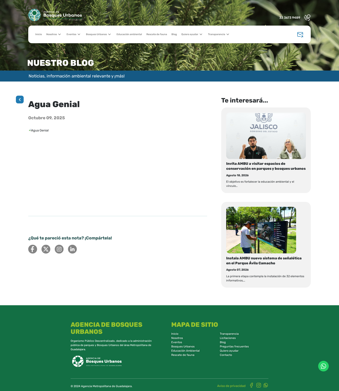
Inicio (38, 34)
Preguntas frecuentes (234, 346)
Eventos (71, 34)
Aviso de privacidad (231, 386)
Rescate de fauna (156, 34)
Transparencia (216, 34)
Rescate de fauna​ (182, 355)
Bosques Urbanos (96, 34)
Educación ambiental (129, 34)
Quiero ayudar (189, 34)
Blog (174, 34)
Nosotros (51, 34)
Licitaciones (228, 338)
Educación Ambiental (185, 350)
